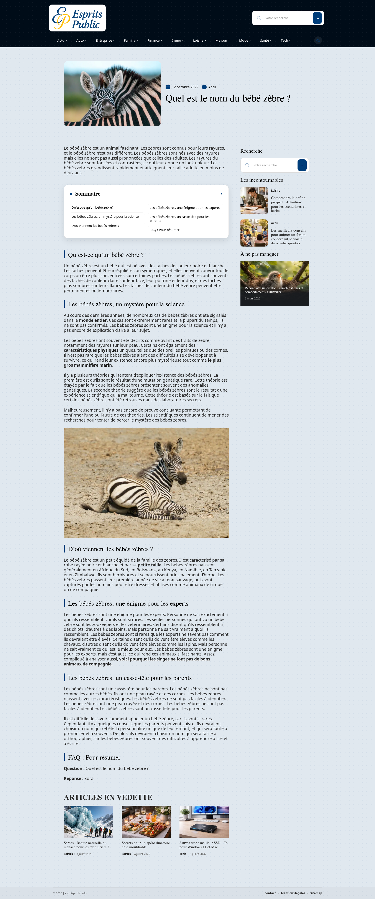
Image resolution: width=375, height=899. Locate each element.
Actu (212, 87)
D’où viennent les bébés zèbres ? (95, 225)
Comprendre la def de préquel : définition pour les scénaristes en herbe (288, 204)
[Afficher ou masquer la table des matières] (162, 193)
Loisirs (68, 854)
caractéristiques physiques (91, 350)
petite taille (149, 565)
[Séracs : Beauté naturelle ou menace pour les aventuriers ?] (88, 822)
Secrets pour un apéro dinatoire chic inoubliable (146, 844)
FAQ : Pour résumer (164, 229)
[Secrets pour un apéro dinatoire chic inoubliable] (146, 822)
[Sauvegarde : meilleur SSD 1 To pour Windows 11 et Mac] (204, 822)
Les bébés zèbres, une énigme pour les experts (185, 207)
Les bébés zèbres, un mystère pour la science (105, 216)
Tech (182, 854)
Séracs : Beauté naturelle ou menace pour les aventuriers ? (86, 844)
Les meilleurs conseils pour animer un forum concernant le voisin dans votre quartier (288, 236)
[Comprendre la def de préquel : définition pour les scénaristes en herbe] (254, 200)
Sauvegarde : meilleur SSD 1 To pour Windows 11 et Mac (203, 844)
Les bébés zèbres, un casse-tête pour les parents (179, 218)
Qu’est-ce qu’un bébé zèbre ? (92, 207)
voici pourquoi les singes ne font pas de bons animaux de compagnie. (137, 661)
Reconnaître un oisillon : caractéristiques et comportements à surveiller (274, 290)
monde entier (93, 320)
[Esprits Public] (77, 18)
